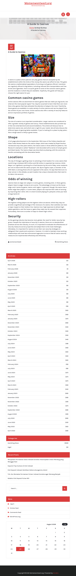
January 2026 (12, 273)
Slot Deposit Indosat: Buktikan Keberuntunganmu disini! (27, 470)
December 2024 (13, 323)
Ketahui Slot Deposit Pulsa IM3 (18, 478)
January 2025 (12, 319)
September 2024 (14, 335)
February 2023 (13, 389)
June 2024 (11, 348)
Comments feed (15, 512)
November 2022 (13, 401)
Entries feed (14, 508)
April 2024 (11, 356)
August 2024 (12, 339)
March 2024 (12, 360)
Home (31, 28)
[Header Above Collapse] (68, 14)
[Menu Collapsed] (63, 14)
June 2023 (11, 372)
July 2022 (11, 418)
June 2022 (11, 422)
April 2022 (11, 431)
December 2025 (13, 277)
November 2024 (13, 327)
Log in (12, 504)
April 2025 (11, 306)
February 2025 (13, 314)
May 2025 (11, 302)
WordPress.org (15, 516)
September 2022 (14, 410)
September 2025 (14, 285)
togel (9, 447)
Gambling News (62, 242)
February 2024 (13, 364)
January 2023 (12, 393)
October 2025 (12, 281)
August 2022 (12, 414)
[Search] (64, 488)
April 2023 (11, 381)
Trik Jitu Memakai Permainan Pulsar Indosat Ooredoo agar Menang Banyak (34, 474)
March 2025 (12, 310)
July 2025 (11, 294)
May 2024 (11, 352)
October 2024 (12, 331)
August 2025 (12, 289)
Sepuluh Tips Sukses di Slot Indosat (20, 466)
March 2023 (12, 385)
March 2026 (12, 265)
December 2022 (13, 397)
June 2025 (11, 298)
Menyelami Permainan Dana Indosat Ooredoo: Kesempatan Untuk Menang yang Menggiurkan (35, 461)
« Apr (64, 524)
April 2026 (11, 260)
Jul (11, 46)
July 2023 (11, 368)
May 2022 (11, 426)
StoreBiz (56, 573)
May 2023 (11, 377)
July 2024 (11, 343)
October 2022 (12, 406)
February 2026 (13, 269)
